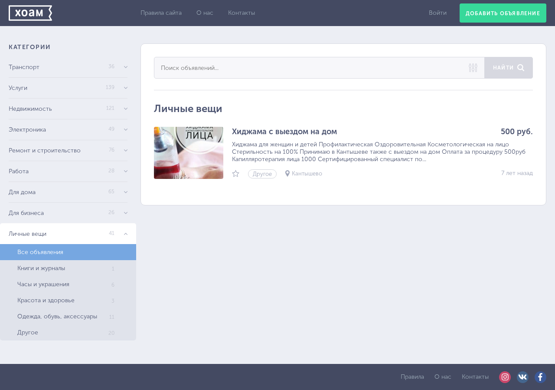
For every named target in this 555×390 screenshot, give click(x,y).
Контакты (241, 13)
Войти (438, 13)
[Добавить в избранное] (235, 174)
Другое (65, 332)
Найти (503, 68)
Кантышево (307, 173)
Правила (412, 376)
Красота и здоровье (65, 300)
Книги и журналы (65, 268)
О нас (204, 13)
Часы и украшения (65, 284)
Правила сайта (161, 13)
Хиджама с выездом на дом (284, 131)
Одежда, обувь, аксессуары (65, 316)
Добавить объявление (503, 13)
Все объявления (40, 252)
